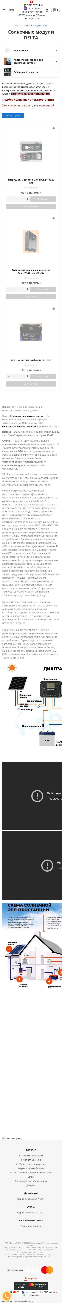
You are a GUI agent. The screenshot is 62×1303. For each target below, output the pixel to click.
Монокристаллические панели (26, 416)
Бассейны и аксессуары (31, 1155)
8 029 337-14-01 (35, 5)
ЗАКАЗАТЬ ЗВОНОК (8, 1296)
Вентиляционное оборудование (30, 1181)
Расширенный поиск (31, 1226)
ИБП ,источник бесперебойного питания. (31, 1172)
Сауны (31, 1176)
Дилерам (30, 1185)
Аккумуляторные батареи (31, 1168)
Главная (17, 25)
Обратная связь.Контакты (30, 1198)
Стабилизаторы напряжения (31, 1164)
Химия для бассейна (31, 1159)
